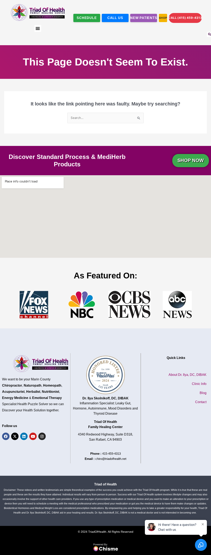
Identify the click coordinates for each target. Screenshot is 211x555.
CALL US (115, 18)
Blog (203, 393)
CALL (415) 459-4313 (185, 17)
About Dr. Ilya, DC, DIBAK (187, 374)
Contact (200, 402)
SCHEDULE (87, 18)
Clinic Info (199, 384)
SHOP (163, 17)
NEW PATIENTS (143, 18)
